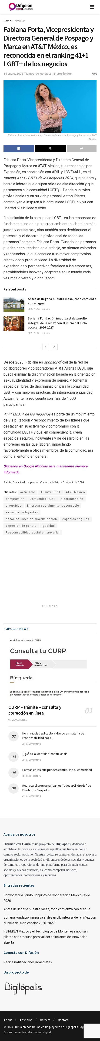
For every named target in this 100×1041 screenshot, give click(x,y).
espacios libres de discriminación (31, 519)
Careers (45, 1020)
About (7, 1020)
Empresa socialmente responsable (53, 505)
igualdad (48, 525)
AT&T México (75, 492)
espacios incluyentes (22, 512)
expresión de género (21, 525)
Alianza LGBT (50, 492)
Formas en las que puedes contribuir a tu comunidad (57, 770)
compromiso (15, 499)
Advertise (26, 1020)
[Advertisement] (50, 572)
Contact (63, 1020)
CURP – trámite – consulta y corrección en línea (34, 710)
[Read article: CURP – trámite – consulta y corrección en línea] (52, 669)
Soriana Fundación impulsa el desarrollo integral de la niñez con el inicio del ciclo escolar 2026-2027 (57, 322)
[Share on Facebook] (18, 148)
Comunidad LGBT (42, 499)
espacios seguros (75, 519)
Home (7, 21)
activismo (27, 492)
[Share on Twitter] (50, 148)
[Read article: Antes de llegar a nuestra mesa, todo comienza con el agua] (13, 304)
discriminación (72, 499)
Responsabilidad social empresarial (33, 532)
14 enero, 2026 (13, 73)
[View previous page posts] (45, 347)
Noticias (20, 21)
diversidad (14, 505)
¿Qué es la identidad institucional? (44, 754)
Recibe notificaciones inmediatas (27, 962)
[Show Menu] (92, 7)
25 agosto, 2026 (40, 309)
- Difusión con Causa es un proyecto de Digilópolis (46, 1027)
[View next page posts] (54, 347)
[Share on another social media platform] (82, 148)
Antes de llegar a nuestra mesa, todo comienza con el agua (46, 909)
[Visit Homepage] (20, 7)
